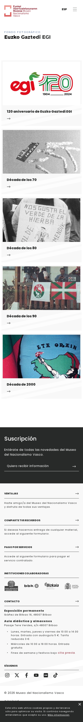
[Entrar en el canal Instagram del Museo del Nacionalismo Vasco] (7, 675)
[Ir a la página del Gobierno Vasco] (11, 586)
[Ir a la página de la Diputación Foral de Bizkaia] (51, 586)
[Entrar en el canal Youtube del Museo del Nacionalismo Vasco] (36, 675)
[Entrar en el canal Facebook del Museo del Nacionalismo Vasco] (27, 675)
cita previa (66, 653)
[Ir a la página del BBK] (31, 586)
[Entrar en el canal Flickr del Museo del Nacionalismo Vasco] (46, 675)
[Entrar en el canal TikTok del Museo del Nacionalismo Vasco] (56, 675)
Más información (58, 714)
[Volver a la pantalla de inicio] (15, 11)
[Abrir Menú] (75, 9)
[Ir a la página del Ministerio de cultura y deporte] (72, 586)
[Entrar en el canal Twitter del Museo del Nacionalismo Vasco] (17, 675)
